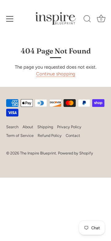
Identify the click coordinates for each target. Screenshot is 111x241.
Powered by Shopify (75, 153)
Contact (73, 135)
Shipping (45, 127)
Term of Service (20, 135)
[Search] (87, 20)
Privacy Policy (69, 127)
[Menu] (10, 19)
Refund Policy (50, 135)
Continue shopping (55, 74)
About (28, 127)
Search (12, 127)
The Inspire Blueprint (38, 153)
